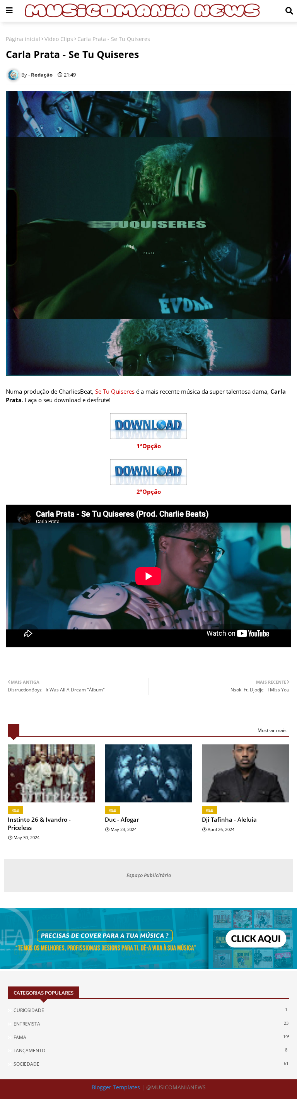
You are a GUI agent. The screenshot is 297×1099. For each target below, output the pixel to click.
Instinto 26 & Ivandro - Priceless (39, 823)
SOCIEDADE (151, 1063)
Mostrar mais (272, 730)
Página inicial (23, 39)
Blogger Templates (116, 1087)
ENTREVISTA (151, 1023)
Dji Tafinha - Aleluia (229, 819)
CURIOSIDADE (150, 1010)
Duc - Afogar (122, 819)
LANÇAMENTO (150, 1050)
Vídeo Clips (58, 39)
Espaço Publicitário (148, 875)
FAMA (151, 1037)
